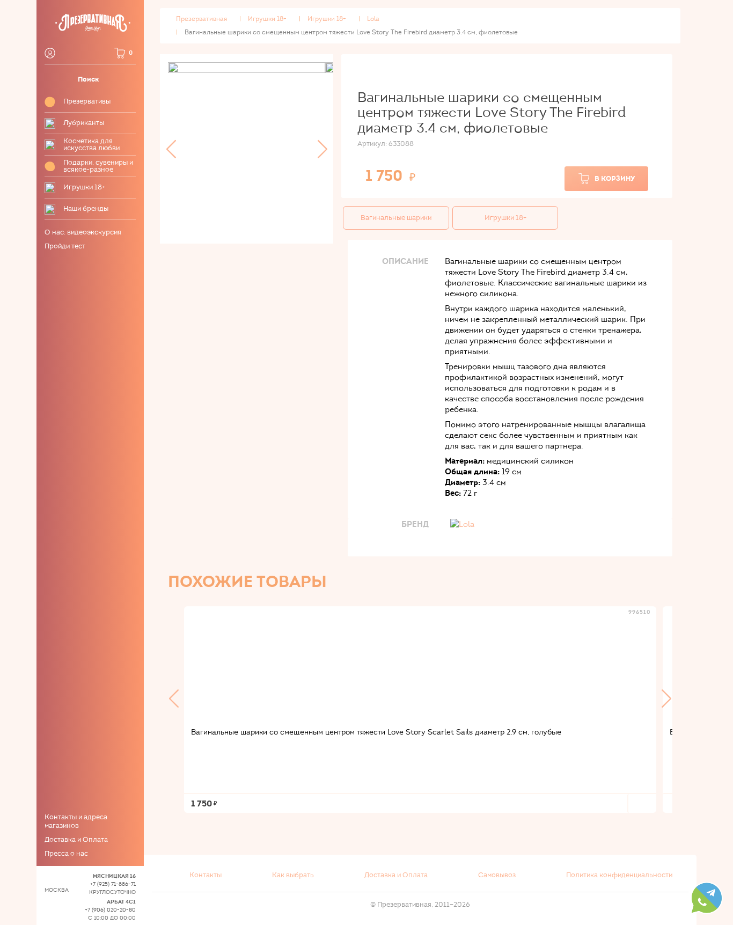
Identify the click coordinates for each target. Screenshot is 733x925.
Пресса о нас (66, 853)
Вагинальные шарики (396, 218)
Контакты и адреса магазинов (76, 821)
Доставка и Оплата (76, 839)
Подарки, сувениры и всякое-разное (98, 166)
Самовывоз (497, 875)
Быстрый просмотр (420, 662)
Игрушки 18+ (84, 187)
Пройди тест (65, 246)
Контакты (205, 875)
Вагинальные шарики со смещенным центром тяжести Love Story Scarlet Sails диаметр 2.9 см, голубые (376, 732)
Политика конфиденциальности (619, 875)
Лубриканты (83, 123)
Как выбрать (293, 875)
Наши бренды (85, 208)
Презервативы (87, 101)
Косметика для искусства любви (91, 145)
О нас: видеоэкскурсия (83, 232)
